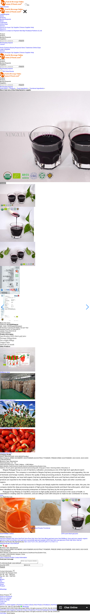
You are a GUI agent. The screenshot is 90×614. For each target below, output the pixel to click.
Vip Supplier (15, 27)
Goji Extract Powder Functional (10, 528)
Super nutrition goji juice (7, 400)
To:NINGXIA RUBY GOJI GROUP (10, 563)
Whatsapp (25, 606)
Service (2, 26)
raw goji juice (61, 540)
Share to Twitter (5, 600)
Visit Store (3, 613)
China (2, 7)
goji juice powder (40, 540)
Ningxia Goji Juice (12, 538)
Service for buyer (5, 27)
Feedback (29, 31)
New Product (38, 605)
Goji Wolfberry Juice (64, 538)
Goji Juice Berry (43, 538)
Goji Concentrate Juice (13, 540)
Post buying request (6, 43)
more (1, 495)
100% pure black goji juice (39, 533)
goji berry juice (53, 538)
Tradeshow (3, 22)
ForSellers (2, 582)
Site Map (22, 31)
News (2, 21)
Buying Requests (5, 19)
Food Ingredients (22, 88)
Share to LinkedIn (5, 598)
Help (32, 27)
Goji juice (3, 538)
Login (2, 14)
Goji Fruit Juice (23, 538)
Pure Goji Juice (33, 538)
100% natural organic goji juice (10, 428)
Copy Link (3, 601)
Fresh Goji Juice (71, 540)
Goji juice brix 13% (6, 453)
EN (4, 71)
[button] (2, 307)
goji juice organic (76, 538)
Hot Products (55, 605)
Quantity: (3, 565)
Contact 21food (28, 605)
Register (6, 14)
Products (3, 17)
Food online (4, 88)
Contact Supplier (5, 333)
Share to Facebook (6, 596)
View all (78, 540)
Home (2, 16)
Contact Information (21, 557)
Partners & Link (37, 31)
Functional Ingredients (37, 88)
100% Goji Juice (51, 540)
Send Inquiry (11, 613)
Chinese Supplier (24, 27)
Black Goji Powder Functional (70, 533)
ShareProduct (2, 585)
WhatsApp (3, 589)
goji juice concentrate (28, 540)
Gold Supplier (11, 605)
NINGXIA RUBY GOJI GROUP (9, 543)
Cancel (2, 44)
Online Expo (4, 24)
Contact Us (9, 31)
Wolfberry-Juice (5, 372)
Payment (16, 31)
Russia (6, 7)
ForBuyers (2, 578)
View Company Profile (7, 557)
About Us (3, 29)
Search (21, 41)
